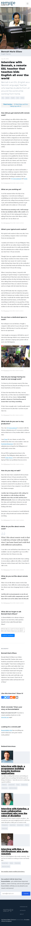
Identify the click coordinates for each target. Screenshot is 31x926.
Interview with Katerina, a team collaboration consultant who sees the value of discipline (15, 812)
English (12, 97)
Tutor (17, 97)
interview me (5, 717)
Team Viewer (9, 457)
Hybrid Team (12, 825)
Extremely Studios (20, 919)
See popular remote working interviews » (13, 871)
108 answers (7, 464)
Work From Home (13, 788)
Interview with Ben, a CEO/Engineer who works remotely (14, 851)
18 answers (6, 415)
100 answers (7, 520)
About (20, 914)
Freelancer (4, 784)
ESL (3, 97)
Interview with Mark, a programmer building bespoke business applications (13, 769)
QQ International (16, 179)
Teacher (7, 97)
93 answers (6, 370)
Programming (24, 784)
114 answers (7, 183)
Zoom (25, 179)
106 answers (7, 570)
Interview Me (20, 906)
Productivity (4, 788)
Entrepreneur (5, 825)
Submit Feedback (8, 635)
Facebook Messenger (7, 444)
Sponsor (20, 910)
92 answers (6, 311)
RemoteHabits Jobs (6, 730)
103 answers (7, 603)
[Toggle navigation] (27, 3)
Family (22, 97)
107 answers (7, 223)
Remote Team (11, 784)
